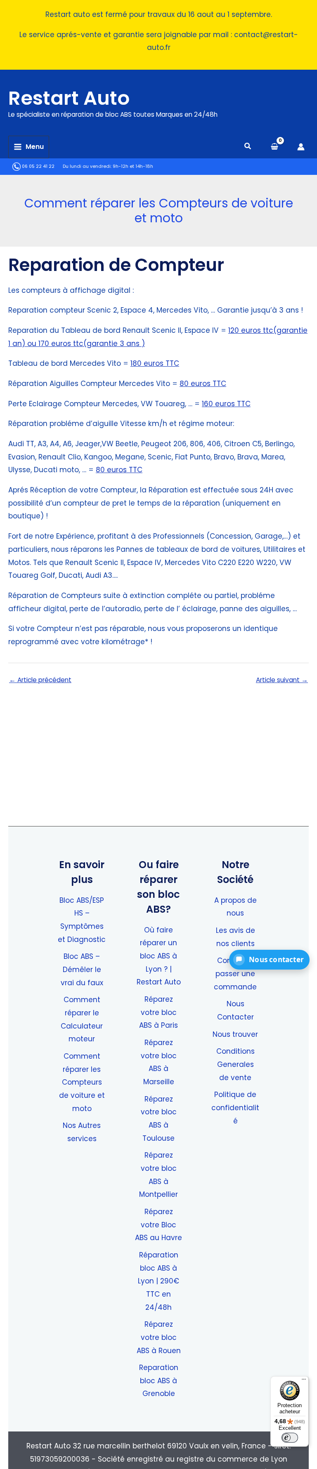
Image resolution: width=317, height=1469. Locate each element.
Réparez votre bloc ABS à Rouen (159, 1337)
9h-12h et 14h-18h (133, 166)
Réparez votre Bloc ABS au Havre (158, 1225)
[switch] (290, 1438)
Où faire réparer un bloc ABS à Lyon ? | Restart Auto (159, 956)
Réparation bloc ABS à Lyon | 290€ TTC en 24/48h (158, 1281)
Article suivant (282, 680)
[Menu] (304, 1381)
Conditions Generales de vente (235, 1064)
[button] (248, 147)
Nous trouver (235, 1034)
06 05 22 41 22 (37, 166)
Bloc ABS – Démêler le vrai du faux (82, 969)
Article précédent (40, 680)
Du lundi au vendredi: (87, 166)
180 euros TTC (154, 363)
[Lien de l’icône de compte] (301, 147)
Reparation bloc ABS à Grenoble (158, 1380)
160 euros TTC (226, 404)
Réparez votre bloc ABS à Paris (158, 1012)
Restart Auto (69, 98)
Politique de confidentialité (235, 1107)
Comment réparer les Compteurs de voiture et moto (82, 1082)
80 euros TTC (203, 383)
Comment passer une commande (235, 973)
